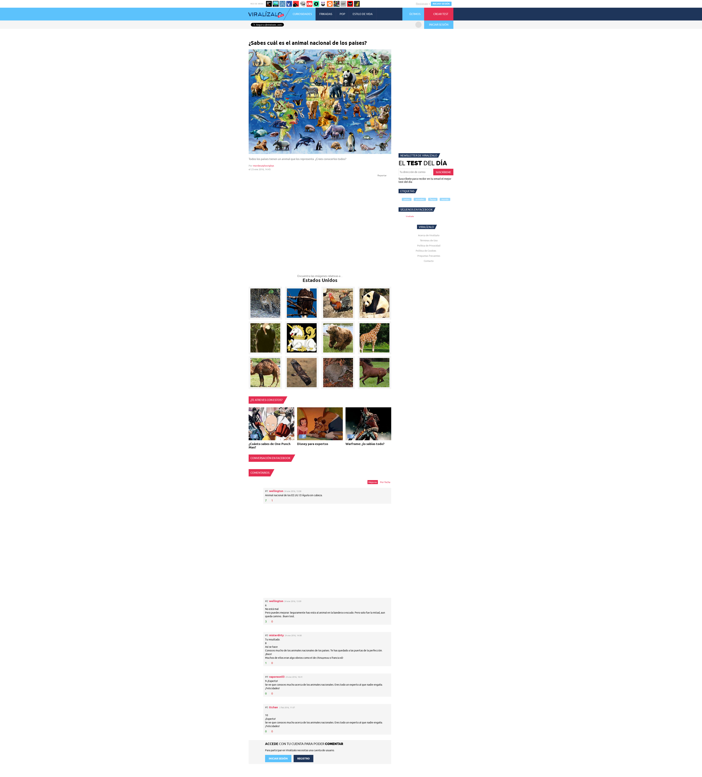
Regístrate (422, 3)
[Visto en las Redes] (289, 4)
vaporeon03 (277, 676)
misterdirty (276, 635)
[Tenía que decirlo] (350, 4)
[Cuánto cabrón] (303, 4)
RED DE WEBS (256, 4)
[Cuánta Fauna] (330, 4)
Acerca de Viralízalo (428, 235)
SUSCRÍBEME (443, 172)
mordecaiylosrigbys (263, 165)
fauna (433, 199)
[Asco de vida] (269, 4)
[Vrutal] (309, 4)
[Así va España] (296, 4)
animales (420, 199)
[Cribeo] (316, 4)
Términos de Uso (429, 240)
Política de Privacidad (428, 245)
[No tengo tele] (336, 4)
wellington (276, 491)
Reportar (382, 175)
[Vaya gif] (343, 4)
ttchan (273, 707)
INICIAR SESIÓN (441, 4)
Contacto (429, 261)
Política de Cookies (426, 250)
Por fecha (385, 482)
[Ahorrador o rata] (357, 4)
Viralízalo (410, 216)
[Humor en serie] (323, 4)
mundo (444, 199)
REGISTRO (303, 758)
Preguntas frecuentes (428, 255)
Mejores (372, 482)
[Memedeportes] (282, 4)
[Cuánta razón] (276, 4)
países (407, 199)
